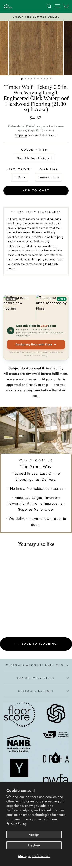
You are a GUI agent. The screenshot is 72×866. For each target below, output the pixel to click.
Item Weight (20, 169)
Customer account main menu (36, 665)
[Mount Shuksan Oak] (15, 613)
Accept (34, 834)
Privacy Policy (16, 823)
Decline (34, 845)
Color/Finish (34, 150)
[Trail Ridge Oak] (11, 609)
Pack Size (48, 169)
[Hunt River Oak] (24, 609)
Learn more (47, 130)
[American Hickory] (20, 613)
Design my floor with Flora (36, 344)
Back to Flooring (38, 643)
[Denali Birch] (6, 613)
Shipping (21, 135)
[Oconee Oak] (15, 609)
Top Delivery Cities (36, 678)
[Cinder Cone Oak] (24, 613)
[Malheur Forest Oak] (20, 609)
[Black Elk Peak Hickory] (6, 609)
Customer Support (36, 691)
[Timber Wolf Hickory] (11, 613)
